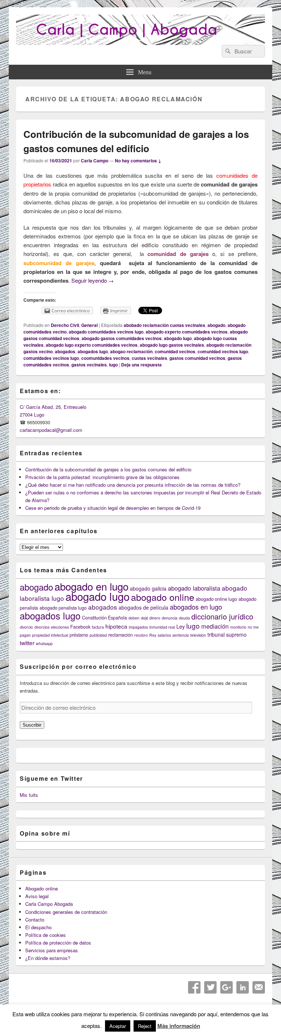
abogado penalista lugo (63, 607)
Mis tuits (29, 794)
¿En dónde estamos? (47, 957)
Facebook (80, 627)
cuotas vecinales (149, 358)
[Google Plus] (226, 987)
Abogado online (41, 888)
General (89, 325)
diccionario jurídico (222, 616)
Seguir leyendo (92, 280)
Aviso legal (37, 896)
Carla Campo (94, 160)
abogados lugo (93, 351)
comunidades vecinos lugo (51, 358)
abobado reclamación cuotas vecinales (164, 325)
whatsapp (44, 643)
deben (133, 618)
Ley (180, 626)
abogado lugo (178, 338)
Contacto (34, 919)
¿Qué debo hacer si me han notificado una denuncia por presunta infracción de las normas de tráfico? (132, 484)
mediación (215, 626)
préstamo (79, 635)
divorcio (26, 627)
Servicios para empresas (51, 950)
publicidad (98, 635)
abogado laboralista (194, 588)
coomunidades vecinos (105, 358)
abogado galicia (148, 588)
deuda (184, 618)
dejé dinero (150, 618)
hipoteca (116, 626)
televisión (198, 635)
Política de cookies (45, 934)
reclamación (120, 635)
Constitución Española (104, 617)
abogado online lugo (216, 599)
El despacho (38, 927)
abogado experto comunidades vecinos (187, 331)
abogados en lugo (196, 606)
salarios (164, 635)
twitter (27, 642)
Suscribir (32, 725)
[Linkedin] (242, 987)
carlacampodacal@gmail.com (51, 429)
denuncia (169, 618)
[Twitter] (210, 987)
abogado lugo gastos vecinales (172, 345)
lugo (113, 364)
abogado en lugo (91, 586)
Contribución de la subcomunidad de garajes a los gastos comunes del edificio (108, 469)
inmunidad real (162, 627)
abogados (65, 351)
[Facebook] (194, 987)
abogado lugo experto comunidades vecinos (92, 345)
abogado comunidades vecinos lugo (106, 331)
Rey (152, 635)
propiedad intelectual (50, 635)
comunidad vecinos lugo (223, 351)
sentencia (180, 635)
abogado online (162, 596)
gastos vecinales (89, 364)
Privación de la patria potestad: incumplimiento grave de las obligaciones (102, 477)
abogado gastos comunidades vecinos (122, 338)
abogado (216, 325)
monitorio (238, 627)
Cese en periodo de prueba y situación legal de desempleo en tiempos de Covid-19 (113, 507)
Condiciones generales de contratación (66, 911)
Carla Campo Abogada (49, 903)
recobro (141, 635)
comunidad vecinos (175, 351)
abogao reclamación (131, 351)
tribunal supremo (227, 634)
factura (98, 627)
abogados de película (143, 607)
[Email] (258, 987)
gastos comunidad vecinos (197, 358)
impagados (138, 627)
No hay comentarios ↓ (138, 160)
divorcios (41, 627)
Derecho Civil (65, 325)
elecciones (60, 627)
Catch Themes (162, 1015)
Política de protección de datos (58, 942)
